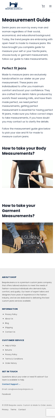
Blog (7, 323)
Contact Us (10, 332)
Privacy (5, 409)
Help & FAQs (10, 345)
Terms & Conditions (14, 358)
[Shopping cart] (43, 6)
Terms (13, 409)
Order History (11, 363)
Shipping (9, 327)
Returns (8, 350)
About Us (9, 318)
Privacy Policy (11, 314)
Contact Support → (11, 384)
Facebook (6, 394)
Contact (22, 409)
